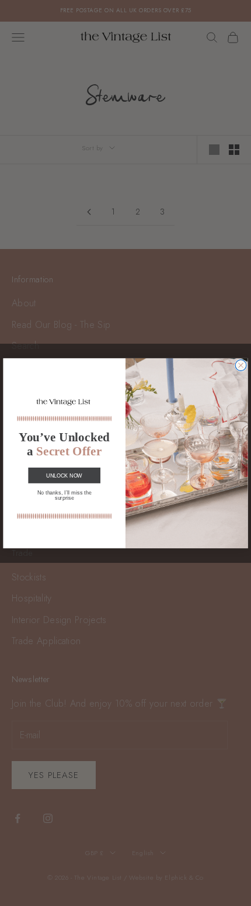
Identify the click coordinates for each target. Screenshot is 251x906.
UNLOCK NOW (64, 475)
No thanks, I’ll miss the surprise (64, 494)
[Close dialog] (240, 365)
